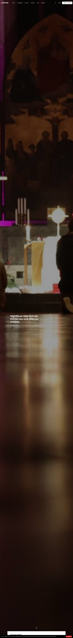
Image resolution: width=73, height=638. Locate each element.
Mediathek (32, 2)
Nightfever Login (66, 2)
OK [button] (68, 636)
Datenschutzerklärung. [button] (52, 636)
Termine (13, 2)
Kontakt (59, 2)
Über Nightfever (20, 2)
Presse (38, 2)
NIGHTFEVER (5, 3)
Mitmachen (43, 2)
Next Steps (27, 2)
